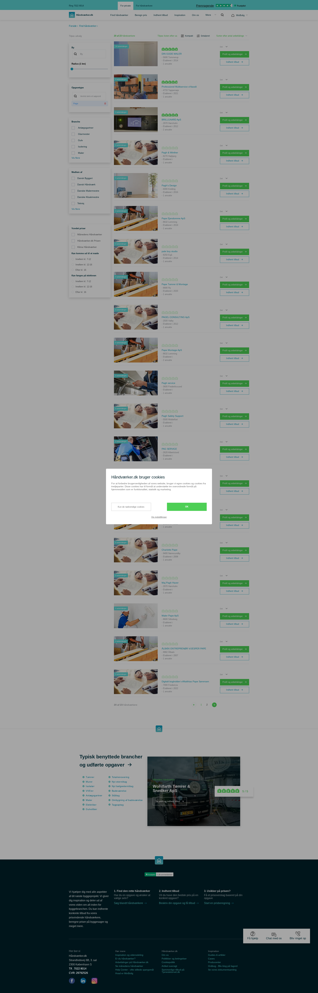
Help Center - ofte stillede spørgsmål (134, 969)
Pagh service (168, 383)
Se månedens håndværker (129, 966)
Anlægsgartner (85, 128)
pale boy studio (170, 251)
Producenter (214, 962)
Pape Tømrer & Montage (175, 284)
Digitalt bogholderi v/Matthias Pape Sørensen (185, 681)
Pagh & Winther (170, 152)
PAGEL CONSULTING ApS (175, 317)
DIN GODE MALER (172, 53)
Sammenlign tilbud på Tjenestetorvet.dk (173, 970)
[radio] (81, 259)
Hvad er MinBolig (124, 973)
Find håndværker (119, 15)
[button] (224, 46)
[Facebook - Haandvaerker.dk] (73, 981)
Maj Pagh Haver (170, 582)
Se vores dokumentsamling (222, 969)
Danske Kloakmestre (88, 197)
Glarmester (83, 134)
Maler (80, 153)
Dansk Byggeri (85, 178)
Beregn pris (141, 15)
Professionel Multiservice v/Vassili (179, 86)
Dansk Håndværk (86, 184)
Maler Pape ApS (170, 615)
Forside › (73, 25)
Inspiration (179, 15)
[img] (222, 15)
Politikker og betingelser (174, 958)
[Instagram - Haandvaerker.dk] (94, 981)
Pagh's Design (169, 185)
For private (125, 5)
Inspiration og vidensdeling (129, 955)
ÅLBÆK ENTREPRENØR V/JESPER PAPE (184, 648)
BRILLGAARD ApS (171, 119)
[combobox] (89, 54)
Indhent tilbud (161, 15)
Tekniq (80, 203)
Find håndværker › (88, 25)
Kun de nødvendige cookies (131, 506)
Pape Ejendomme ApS (173, 218)
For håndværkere (144, 5)
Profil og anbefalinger (232, 54)
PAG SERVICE (169, 449)
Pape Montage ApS (172, 350)
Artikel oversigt (169, 966)
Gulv (80, 140)
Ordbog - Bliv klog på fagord (223, 966)
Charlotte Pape (169, 549)
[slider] (90, 69)
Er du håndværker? (125, 958)
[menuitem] (119, 15)
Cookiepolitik (168, 962)
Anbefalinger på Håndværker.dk (131, 962)
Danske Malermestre (88, 191)
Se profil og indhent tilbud (168, 801)
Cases (211, 958)
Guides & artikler (216, 955)
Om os (195, 15)
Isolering (82, 146)
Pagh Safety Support (172, 416)
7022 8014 (80, 968)
